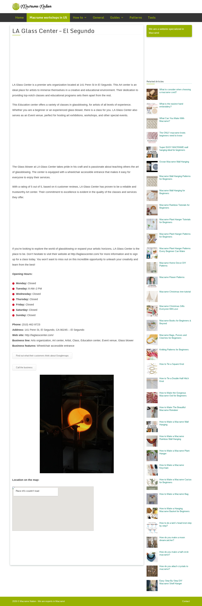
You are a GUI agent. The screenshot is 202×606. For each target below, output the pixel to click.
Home (19, 17)
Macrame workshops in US (48, 17)
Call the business (24, 367)
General (98, 17)
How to (78, 17)
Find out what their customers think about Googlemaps (42, 355)
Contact (186, 601)
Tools (152, 17)
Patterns (136, 17)
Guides (115, 17)
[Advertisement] (76, 60)
